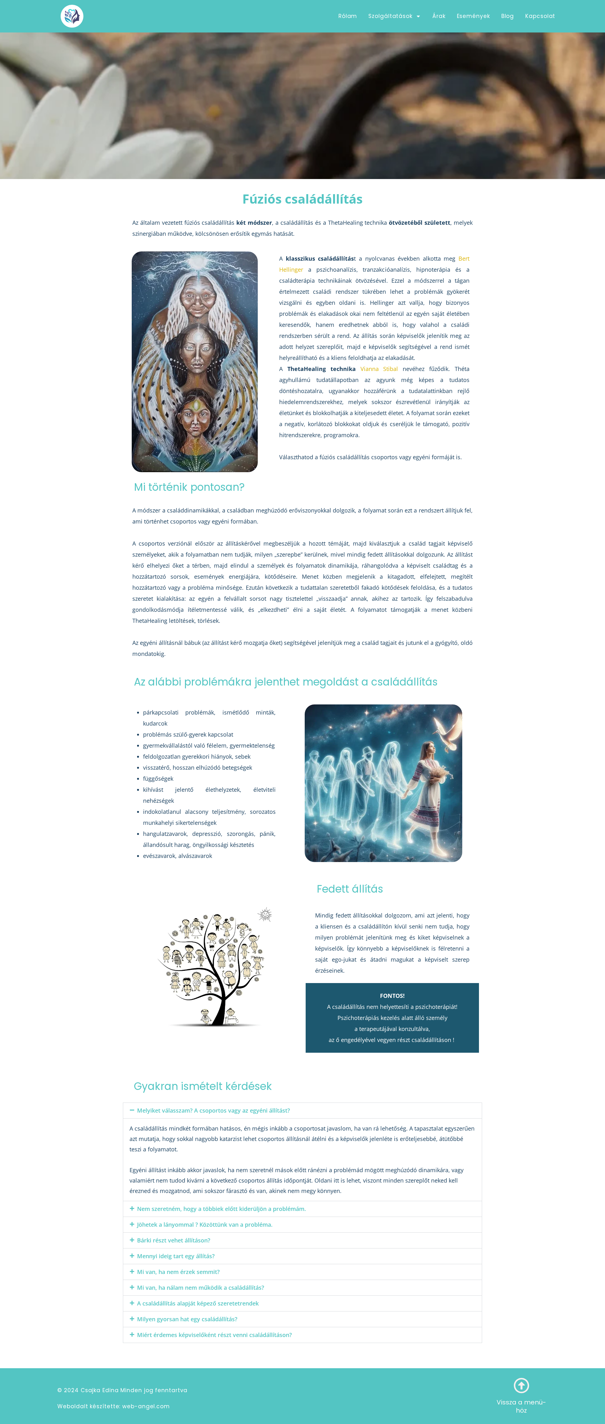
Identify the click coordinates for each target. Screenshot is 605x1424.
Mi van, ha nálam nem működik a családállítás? (200, 1287)
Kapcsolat (540, 16)
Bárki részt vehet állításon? (173, 1240)
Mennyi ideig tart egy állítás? (176, 1256)
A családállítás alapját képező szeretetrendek (198, 1303)
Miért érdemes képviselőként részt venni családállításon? (214, 1335)
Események (473, 16)
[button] (302, 1110)
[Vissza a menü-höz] (521, 1385)
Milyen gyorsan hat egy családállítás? (187, 1319)
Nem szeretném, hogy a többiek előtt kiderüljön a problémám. (221, 1209)
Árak (439, 16)
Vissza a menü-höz (521, 1406)
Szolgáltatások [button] (390, 16)
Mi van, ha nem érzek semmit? (178, 1272)
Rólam (347, 16)
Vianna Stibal (379, 369)
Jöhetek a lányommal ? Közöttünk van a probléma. (205, 1224)
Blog (507, 16)
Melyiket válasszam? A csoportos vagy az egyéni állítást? (213, 1110)
